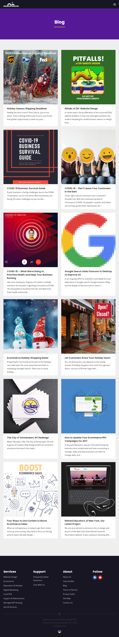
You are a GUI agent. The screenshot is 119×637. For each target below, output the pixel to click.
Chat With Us (39, 585)
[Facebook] (95, 577)
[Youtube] (100, 577)
